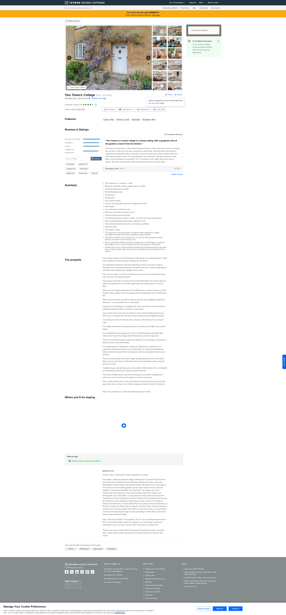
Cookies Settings (204, 608)
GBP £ (201, 2)
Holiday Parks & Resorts (170, 8)
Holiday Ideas (203, 8)
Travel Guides (215, 8)
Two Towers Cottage (80, 95)
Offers (194, 8)
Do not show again (156, 103)
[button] (69, 58)
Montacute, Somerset (85, 98)
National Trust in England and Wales (86, 461)
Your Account (213, 2)
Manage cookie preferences (155, 579)
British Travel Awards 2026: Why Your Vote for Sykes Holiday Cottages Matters (200, 582)
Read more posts (190, 586)
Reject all (220, 608)
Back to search (74, 21)
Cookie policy (150, 575)
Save (170, 95)
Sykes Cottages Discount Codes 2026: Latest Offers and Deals (200, 573)
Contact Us (192, 2)
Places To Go (185, 8)
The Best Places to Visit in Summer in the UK (200, 578)
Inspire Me (149, 595)
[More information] (218, 41)
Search (97, 159)
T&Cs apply (156, 15)
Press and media (151, 598)
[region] (143, 609)
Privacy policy (150, 572)
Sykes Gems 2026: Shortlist (194, 569)
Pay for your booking (152, 588)
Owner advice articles (152, 592)
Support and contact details (155, 569)
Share (179, 95)
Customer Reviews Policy (154, 585)
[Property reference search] (91, 8)
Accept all (235, 608)
